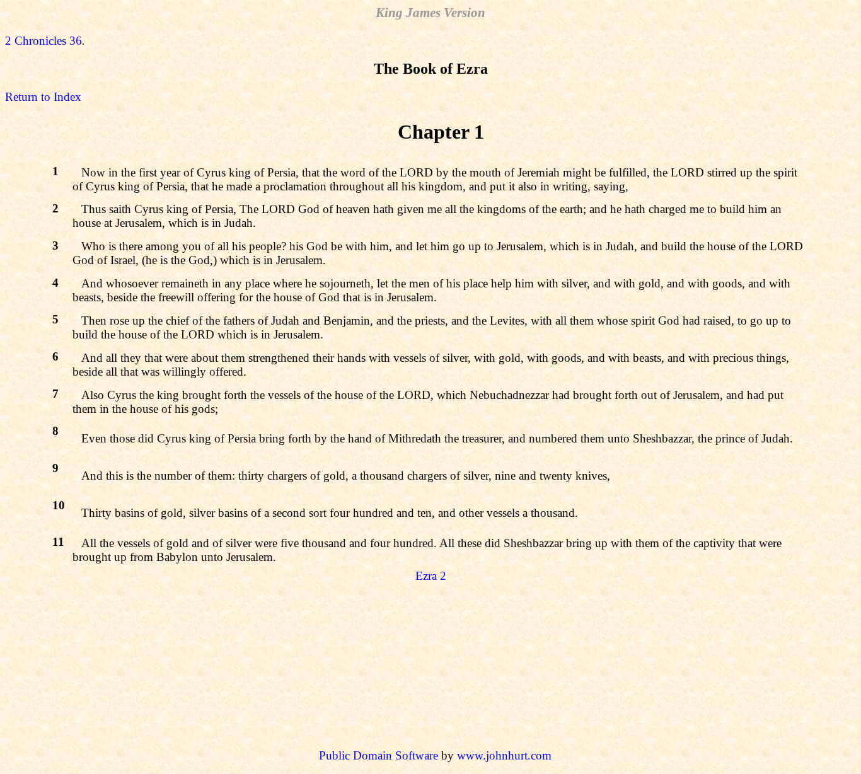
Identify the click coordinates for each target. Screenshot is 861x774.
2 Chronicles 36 (43, 40)
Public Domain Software (378, 755)
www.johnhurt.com (504, 755)
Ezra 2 (430, 575)
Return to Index (43, 96)
